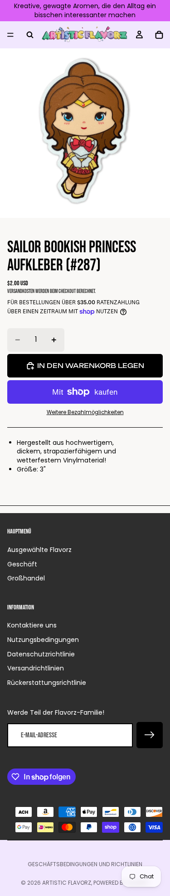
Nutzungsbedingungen (43, 639)
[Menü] (10, 34)
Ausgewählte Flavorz (39, 549)
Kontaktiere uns (32, 625)
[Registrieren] (149, 735)
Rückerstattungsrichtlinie (46, 682)
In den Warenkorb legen (90, 365)
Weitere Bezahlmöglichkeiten (85, 412)
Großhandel (26, 578)
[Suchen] (30, 35)
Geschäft (22, 564)
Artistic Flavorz (66, 883)
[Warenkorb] (159, 35)
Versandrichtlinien (35, 668)
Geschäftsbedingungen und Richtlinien (85, 864)
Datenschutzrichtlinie (41, 654)
